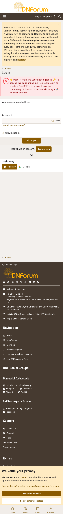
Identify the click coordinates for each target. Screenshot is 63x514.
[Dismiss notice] (58, 25)
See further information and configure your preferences (30, 486)
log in (52, 83)
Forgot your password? (14, 125)
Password (7, 115)
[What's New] (55, 17)
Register (21, 59)
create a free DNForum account (26, 86)
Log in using (8, 161)
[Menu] (4, 17)
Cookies (8, 265)
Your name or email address (16, 102)
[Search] (59, 17)
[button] (15, 264)
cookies (24, 477)
